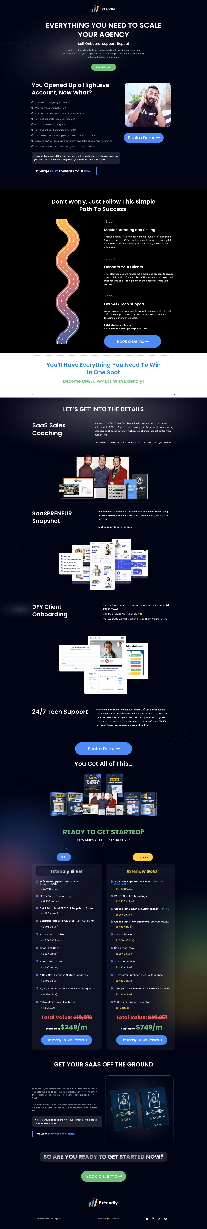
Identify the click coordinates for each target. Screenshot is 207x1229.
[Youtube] (165, 1219)
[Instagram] (153, 1219)
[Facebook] (147, 1219)
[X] (159, 1219)
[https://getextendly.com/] (103, 1202)
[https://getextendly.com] (103, 8)
